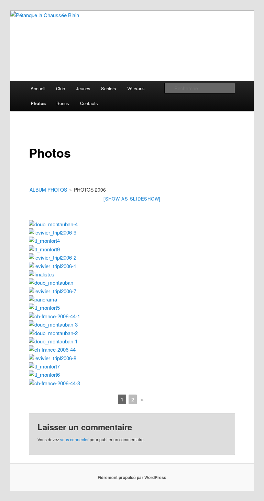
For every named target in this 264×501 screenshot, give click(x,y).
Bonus (62, 103)
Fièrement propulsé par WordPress (132, 477)
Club (60, 88)
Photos (38, 103)
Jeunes (83, 88)
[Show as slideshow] (132, 198)
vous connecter (74, 439)
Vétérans (136, 88)
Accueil (38, 88)
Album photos (48, 189)
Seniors (108, 88)
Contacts (89, 103)
